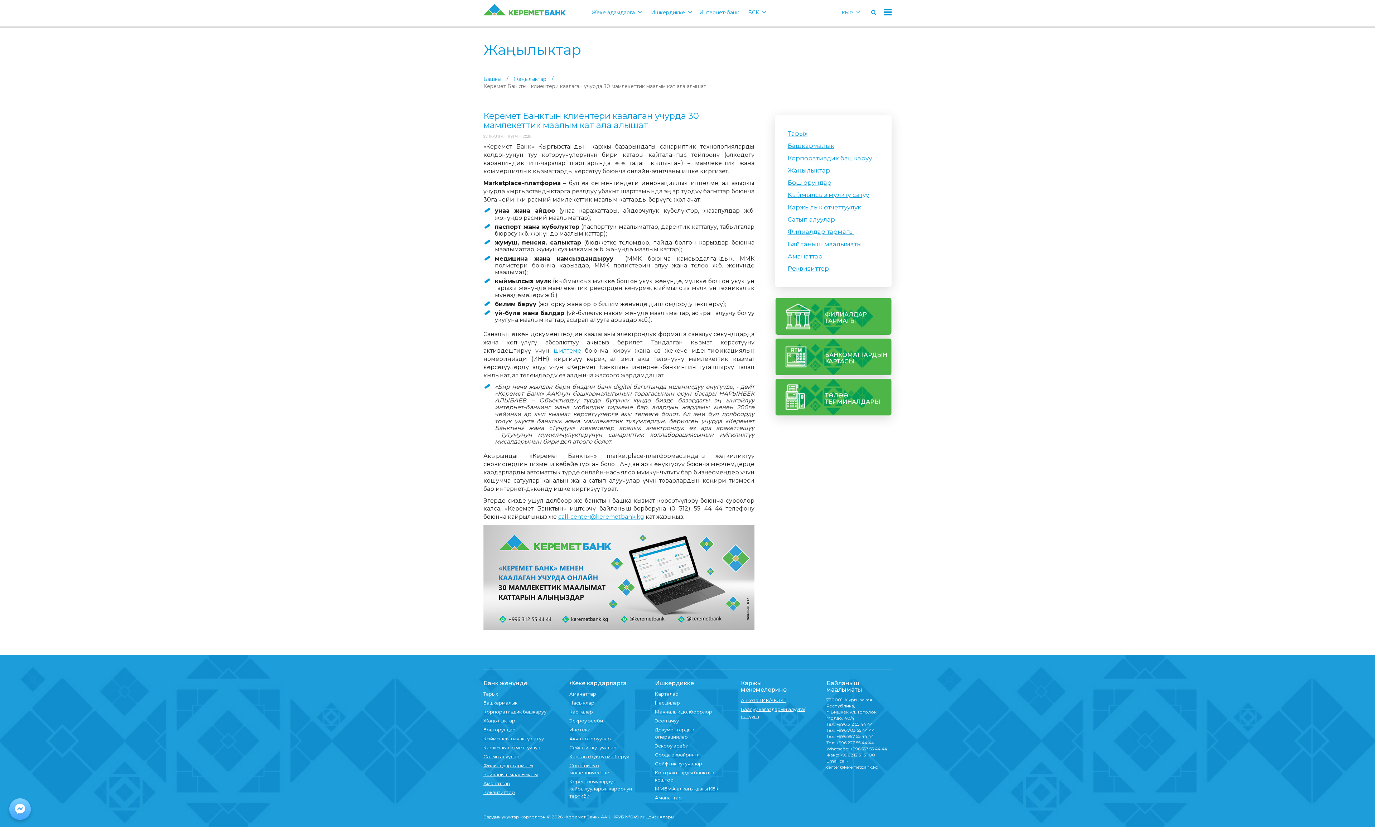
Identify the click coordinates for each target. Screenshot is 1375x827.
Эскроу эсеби (586, 721)
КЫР (847, 12)
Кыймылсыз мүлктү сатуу (828, 194)
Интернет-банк (719, 12)
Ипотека (579, 729)
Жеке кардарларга (598, 683)
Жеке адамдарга (613, 12)
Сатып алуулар (811, 219)
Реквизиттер (808, 268)
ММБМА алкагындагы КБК (687, 789)
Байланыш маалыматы (825, 244)
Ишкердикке (668, 12)
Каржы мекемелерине (764, 686)
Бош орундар (809, 182)
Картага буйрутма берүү (599, 756)
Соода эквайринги (677, 755)
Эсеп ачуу (667, 721)
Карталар (581, 712)
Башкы (492, 79)
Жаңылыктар (529, 79)
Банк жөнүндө (505, 683)
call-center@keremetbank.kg (601, 516)
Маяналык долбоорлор (683, 712)
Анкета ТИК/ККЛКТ (763, 700)
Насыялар (581, 703)
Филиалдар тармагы (821, 231)
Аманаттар (805, 256)
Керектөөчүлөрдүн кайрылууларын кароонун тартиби (600, 789)
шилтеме (567, 350)
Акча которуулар (590, 738)
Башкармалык (811, 145)
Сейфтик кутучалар (593, 747)
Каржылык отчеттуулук (824, 207)
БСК (753, 12)
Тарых (797, 133)
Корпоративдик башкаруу (830, 158)
